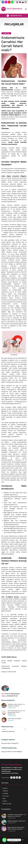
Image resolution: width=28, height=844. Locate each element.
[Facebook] (11, 777)
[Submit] (25, 729)
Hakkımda (5, 791)
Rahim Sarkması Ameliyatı (14, 718)
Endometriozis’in (17, 180)
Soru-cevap (6, 796)
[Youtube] (17, 777)
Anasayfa (5, 788)
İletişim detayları (7, 803)
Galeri (4, 798)
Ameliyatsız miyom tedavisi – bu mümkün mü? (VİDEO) (16, 705)
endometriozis (5, 211)
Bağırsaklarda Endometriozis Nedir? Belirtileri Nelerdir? (16, 828)
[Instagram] (14, 777)
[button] (26, 9)
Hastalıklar (5, 793)
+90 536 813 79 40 (15, 15)
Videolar (5, 801)
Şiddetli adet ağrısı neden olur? (16, 821)
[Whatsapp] (19, 777)
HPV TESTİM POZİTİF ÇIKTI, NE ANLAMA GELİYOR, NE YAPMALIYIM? (16, 712)
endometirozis (5, 244)
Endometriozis (22, 189)
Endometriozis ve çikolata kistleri (13, 132)
